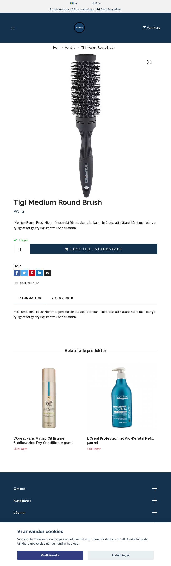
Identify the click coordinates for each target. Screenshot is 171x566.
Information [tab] (30, 298)
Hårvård (70, 47)
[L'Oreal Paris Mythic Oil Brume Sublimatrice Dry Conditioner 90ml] (49, 398)
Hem (56, 47)
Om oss (19, 488)
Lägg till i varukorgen (96, 249)
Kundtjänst (22, 500)
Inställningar (121, 555)
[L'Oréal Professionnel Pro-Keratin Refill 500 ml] (122, 398)
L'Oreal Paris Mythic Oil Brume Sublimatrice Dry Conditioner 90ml (43, 440)
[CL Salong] (80, 27)
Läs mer (20, 512)
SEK (95, 3)
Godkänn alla (50, 555)
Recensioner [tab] (62, 298)
